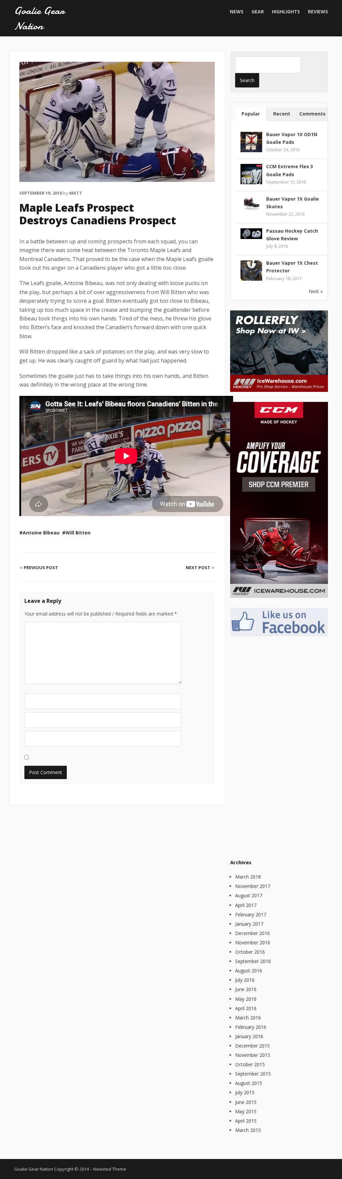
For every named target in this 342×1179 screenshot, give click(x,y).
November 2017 (252, 886)
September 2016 (253, 961)
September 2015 (253, 1074)
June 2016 (245, 989)
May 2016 (245, 999)
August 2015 (248, 1083)
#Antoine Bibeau (39, 532)
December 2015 (252, 1045)
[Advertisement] (280, 746)
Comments (312, 113)
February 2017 (250, 914)
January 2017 (249, 924)
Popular (250, 113)
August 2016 (248, 970)
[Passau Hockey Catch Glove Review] (251, 233)
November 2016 (252, 942)
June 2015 (245, 1102)
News (236, 11)
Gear (257, 11)
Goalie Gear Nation (39, 18)
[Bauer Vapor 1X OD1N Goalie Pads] (251, 142)
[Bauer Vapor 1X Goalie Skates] (251, 203)
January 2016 (249, 1036)
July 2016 (244, 980)
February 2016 (250, 1027)
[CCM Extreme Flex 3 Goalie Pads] (251, 174)
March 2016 (248, 1017)
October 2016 (250, 952)
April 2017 (245, 905)
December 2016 (252, 933)
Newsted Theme (109, 1169)
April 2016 (245, 1008)
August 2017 (248, 895)
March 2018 (248, 877)
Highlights (286, 11)
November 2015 (252, 1055)
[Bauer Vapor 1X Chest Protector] (251, 271)
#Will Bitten (76, 532)
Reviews (318, 11)
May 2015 (245, 1111)
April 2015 (245, 1121)
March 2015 (248, 1130)
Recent (281, 113)
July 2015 (244, 1092)
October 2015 (250, 1064)
